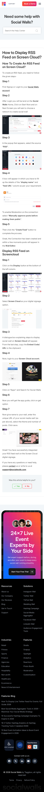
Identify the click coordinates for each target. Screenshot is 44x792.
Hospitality (5, 670)
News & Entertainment (10, 687)
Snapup (26, 649)
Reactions (27, 662)
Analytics (27, 658)
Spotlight (27, 654)
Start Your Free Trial (20, 572)
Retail (3, 645)
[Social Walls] (4, 4)
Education (5, 666)
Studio (26, 645)
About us (5, 591)
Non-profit (5, 675)
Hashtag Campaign (31, 608)
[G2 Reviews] (29, 747)
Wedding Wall (29, 604)
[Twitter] (15, 761)
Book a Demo (29, 4)
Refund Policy (29, 780)
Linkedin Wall (28, 624)
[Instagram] (34, 761)
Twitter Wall (28, 596)
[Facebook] (9, 761)
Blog (3, 604)
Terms (11, 780)
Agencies (5, 662)
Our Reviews (6, 600)
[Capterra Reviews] (35, 747)
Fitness (4, 649)
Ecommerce (6, 683)
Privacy (19, 780)
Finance (4, 658)
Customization (29, 675)
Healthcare (6, 679)
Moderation (28, 670)
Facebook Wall (29, 620)
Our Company (7, 596)
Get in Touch (6, 608)
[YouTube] (28, 761)
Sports (4, 654)
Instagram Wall (29, 591)
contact (12, 466)
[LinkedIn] (22, 761)
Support (12, 4)
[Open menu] (39, 3)
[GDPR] (20, 745)
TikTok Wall (28, 600)
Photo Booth (28, 666)
